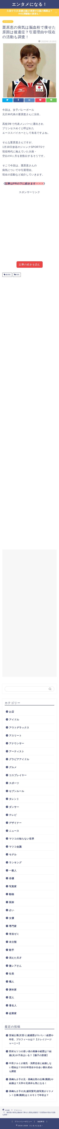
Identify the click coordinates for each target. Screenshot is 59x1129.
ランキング (15, 862)
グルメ (13, 767)
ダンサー (14, 807)
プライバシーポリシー (23, 1121)
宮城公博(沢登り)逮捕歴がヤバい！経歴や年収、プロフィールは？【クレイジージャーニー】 (31, 1039)
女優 (11, 918)
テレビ (13, 815)
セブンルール (16, 791)
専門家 (13, 926)
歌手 (11, 950)
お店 (11, 711)
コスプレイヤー (18, 775)
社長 (11, 973)
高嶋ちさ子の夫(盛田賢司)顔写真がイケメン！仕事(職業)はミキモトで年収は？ (31, 1093)
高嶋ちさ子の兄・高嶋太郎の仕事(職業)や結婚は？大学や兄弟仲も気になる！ (31, 1081)
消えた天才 (15, 957)
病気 (17, 275)
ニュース (14, 830)
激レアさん (15, 965)
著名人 (13, 1005)
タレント (14, 799)
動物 (11, 894)
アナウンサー (16, 743)
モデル (13, 854)
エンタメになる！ (29, 4)
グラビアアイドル (19, 759)
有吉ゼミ (14, 934)
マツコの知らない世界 (21, 838)
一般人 (13, 870)
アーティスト (16, 751)
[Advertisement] (29, 228)
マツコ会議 (15, 846)
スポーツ (14, 783)
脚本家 (13, 989)
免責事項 (40, 1121)
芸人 (11, 997)
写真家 (13, 886)
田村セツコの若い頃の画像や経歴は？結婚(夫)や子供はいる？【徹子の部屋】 (30, 1053)
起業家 (13, 1013)
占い (11, 910)
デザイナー (15, 822)
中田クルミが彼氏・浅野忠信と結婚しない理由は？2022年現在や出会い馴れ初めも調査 (31, 1067)
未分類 (13, 942)
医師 (11, 902)
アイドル (14, 719)
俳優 (11, 878)
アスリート (8, 21)
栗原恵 (8, 275)
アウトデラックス (19, 727)
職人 (11, 981)
